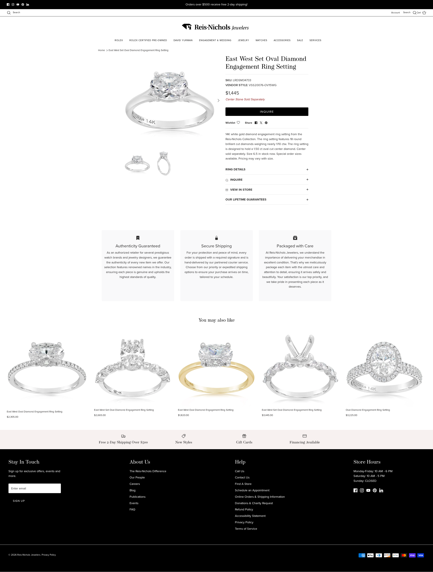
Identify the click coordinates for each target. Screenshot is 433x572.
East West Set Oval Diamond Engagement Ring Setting (138, 50)
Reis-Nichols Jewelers (28, 555)
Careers (135, 484)
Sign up (19, 501)
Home (101, 50)
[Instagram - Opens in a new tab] (13, 4)
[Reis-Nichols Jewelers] (215, 27)
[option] (170, 100)
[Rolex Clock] (322, 27)
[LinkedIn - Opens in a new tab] (27, 4)
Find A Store (243, 484)
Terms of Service (246, 528)
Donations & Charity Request (254, 503)
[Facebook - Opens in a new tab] (8, 4)
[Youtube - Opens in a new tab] (18, 4)
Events (134, 503)
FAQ (132, 509)
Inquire (267, 111)
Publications (137, 497)
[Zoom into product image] (170, 100)
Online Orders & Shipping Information (260, 497)
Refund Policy (244, 509)
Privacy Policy (244, 522)
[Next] (218, 100)
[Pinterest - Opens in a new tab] (22, 4)
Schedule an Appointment (252, 490)
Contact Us (242, 477)
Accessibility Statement (250, 516)
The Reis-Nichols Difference (148, 471)
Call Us (239, 471)
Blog (132, 490)
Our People (137, 477)
